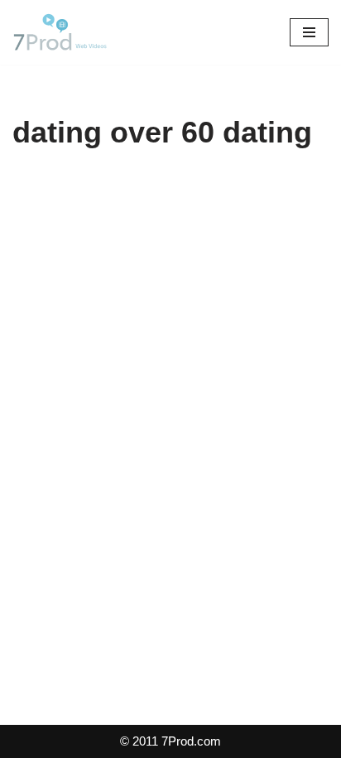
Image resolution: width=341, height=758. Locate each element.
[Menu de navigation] (309, 32)
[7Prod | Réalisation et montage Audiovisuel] (62, 32)
